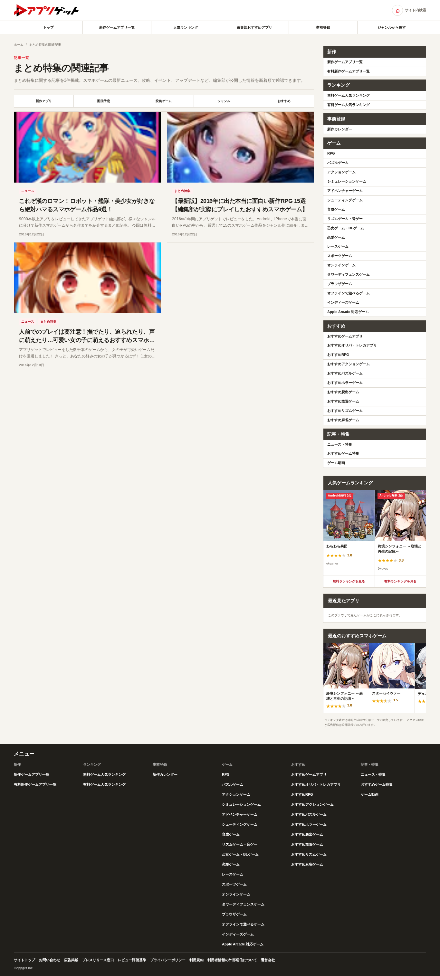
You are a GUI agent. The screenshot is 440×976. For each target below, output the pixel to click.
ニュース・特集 (339, 444)
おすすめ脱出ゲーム (343, 392)
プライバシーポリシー (168, 960)
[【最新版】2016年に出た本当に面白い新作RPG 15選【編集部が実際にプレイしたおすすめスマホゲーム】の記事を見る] (240, 147)
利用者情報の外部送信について (232, 960)
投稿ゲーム (164, 101)
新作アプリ (44, 101)
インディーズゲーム (343, 302)
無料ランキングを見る (349, 581)
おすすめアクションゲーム (348, 364)
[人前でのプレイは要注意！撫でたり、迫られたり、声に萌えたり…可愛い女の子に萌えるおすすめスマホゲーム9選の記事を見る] (87, 277)
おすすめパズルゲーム (345, 373)
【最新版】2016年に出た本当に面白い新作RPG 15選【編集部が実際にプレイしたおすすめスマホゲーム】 (240, 205)
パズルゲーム (338, 163)
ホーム (19, 44)
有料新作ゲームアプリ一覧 (348, 71)
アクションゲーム (341, 172)
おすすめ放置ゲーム (343, 401)
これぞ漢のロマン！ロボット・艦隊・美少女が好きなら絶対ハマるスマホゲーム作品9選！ (87, 205)
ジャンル (223, 101)
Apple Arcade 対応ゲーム (348, 312)
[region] (374, 532)
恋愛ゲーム (336, 237)
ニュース (27, 191)
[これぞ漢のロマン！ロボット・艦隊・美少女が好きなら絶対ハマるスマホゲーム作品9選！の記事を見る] (87, 147)
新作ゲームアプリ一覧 (117, 27)
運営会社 (268, 960)
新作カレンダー (339, 129)
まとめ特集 (182, 191)
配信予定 (103, 101)
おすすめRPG (338, 354)
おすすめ (284, 101)
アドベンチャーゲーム (345, 191)
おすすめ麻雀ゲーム (343, 420)
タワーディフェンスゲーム (348, 274)
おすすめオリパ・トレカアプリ (352, 345)
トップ (48, 27)
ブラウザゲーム (339, 284)
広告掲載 (71, 960)
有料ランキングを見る (400, 581)
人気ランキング (185, 27)
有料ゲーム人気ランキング (348, 105)
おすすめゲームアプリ (345, 336)
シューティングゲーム (345, 200)
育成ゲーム (336, 209)
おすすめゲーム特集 (343, 453)
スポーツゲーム (339, 256)
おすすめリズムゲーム (345, 410)
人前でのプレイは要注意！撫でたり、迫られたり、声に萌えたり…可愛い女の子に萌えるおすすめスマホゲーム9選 (87, 340)
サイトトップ (24, 960)
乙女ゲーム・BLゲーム (345, 228)
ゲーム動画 (336, 463)
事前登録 (323, 27)
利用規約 (196, 960)
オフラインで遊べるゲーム (348, 293)
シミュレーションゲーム (346, 181)
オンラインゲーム (341, 265)
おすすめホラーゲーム (345, 382)
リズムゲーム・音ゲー (345, 219)
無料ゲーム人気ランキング (348, 95)
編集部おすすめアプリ (254, 27)
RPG (331, 153)
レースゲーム (338, 246)
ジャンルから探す (392, 27)
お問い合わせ (49, 960)
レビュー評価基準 (132, 960)
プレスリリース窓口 (98, 960)
